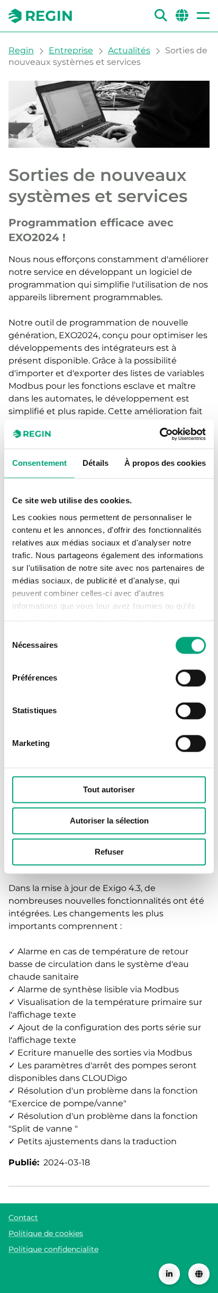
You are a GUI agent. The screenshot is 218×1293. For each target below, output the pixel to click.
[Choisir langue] (199, 1274)
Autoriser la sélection (109, 820)
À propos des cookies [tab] (165, 462)
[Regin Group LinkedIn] (169, 1274)
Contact (23, 1217)
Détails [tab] (95, 462)
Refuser (109, 851)
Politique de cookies (45, 1233)
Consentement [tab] (39, 462)
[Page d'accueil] (40, 15)
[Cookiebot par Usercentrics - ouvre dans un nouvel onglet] (159, 434)
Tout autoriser (109, 789)
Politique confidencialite (53, 1249)
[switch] (191, 677)
